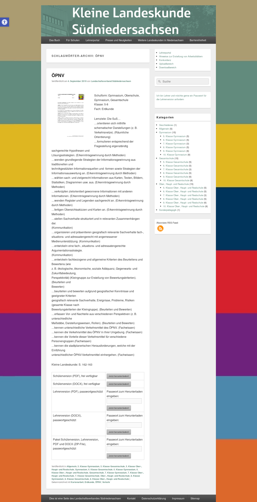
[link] (4, 22)
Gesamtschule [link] (96, 472)
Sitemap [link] (195, 498)
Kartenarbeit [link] (77, 482)
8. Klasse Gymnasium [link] (174, 147)
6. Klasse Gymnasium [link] (124, 469)
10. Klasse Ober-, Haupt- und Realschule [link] (183, 206)
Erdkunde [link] (89, 482)
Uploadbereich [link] (166, 63)
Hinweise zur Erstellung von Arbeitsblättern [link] (181, 56)
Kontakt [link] (131, 498)
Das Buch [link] (54, 40)
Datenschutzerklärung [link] (154, 498)
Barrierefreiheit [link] (198, 40)
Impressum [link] (178, 498)
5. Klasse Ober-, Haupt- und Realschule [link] (183, 187)
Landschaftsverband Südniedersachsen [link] (111, 81)
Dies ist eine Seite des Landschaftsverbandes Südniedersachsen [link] (85, 498)
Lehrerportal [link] (92, 40)
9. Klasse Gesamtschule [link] (175, 176)
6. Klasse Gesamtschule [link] (100, 469)
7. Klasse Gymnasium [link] (116, 472)
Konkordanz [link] (165, 60)
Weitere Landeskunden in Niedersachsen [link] (161, 40)
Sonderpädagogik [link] (168, 210)
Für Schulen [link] (73, 40)
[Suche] (159, 81)
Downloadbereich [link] (167, 67)
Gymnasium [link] (81, 469)
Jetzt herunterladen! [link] (119, 376)
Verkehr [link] (106, 482)
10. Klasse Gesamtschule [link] (176, 180)
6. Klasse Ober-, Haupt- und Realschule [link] (183, 191)
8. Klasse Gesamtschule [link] (77, 478)
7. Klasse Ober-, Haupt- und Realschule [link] (183, 195)
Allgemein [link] (72, 466)
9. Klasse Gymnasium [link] (174, 151)
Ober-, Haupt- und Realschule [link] (115, 475)
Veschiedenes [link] (166, 125)
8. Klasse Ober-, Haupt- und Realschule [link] (109, 478)
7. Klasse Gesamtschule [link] (87, 475)
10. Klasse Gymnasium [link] (175, 154)
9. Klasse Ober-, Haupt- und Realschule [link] (183, 202)
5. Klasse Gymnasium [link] (88, 466)
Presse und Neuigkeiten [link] (118, 40)
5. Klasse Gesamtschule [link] (113, 466)
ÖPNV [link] (58, 75)
